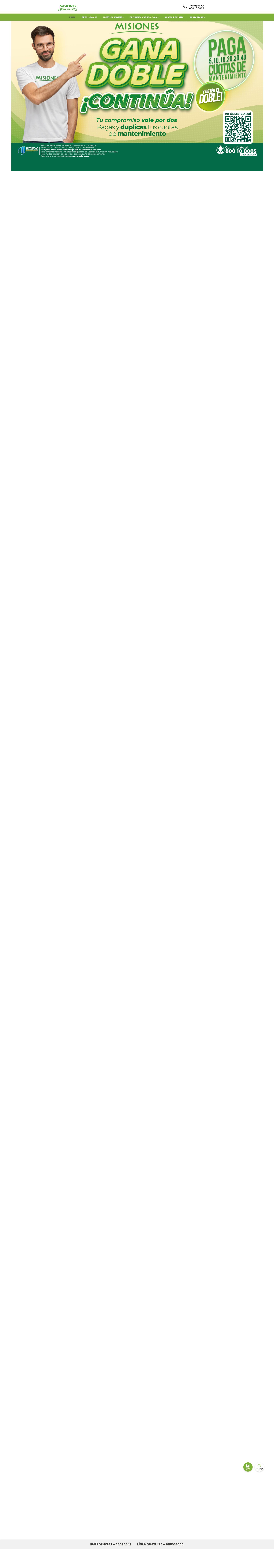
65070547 (123, 1544)
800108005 (175, 1544)
